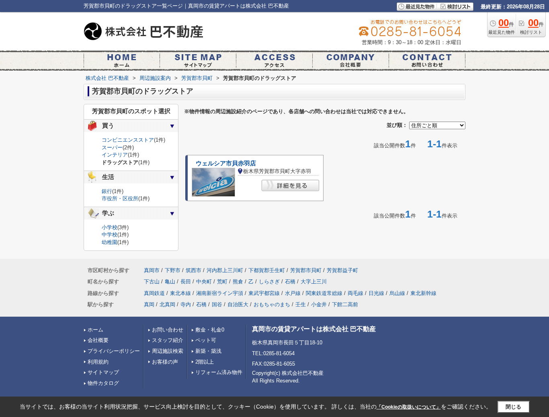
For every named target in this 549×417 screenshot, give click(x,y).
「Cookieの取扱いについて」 (409, 407)
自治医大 (237, 304)
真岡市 (152, 270)
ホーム (95, 330)
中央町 (204, 282)
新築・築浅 (208, 351)
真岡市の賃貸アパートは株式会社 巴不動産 (314, 328)
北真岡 (167, 304)
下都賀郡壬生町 (266, 270)
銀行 (107, 191)
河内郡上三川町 (225, 270)
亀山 (170, 282)
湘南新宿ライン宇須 (219, 293)
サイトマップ (103, 372)
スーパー (112, 147)
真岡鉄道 (154, 293)
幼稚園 (109, 242)
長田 (185, 282)
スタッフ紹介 (167, 340)
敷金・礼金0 (209, 330)
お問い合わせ (167, 330)
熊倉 (238, 282)
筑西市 (193, 270)
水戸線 (293, 293)
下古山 (152, 282)
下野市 (172, 270)
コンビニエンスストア (128, 140)
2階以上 (204, 362)
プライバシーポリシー (114, 351)
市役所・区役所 (120, 198)
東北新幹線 (423, 293)
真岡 (149, 304)
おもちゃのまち (272, 304)
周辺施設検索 (167, 351)
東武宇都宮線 (264, 293)
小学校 (109, 227)
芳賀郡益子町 (342, 270)
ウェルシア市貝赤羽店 (226, 163)
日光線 (376, 293)
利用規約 (98, 362)
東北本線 (180, 293)
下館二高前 (345, 304)
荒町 (222, 282)
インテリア (115, 155)
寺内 (185, 304)
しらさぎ (269, 282)
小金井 (319, 304)
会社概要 (98, 340)
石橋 (290, 282)
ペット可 (205, 340)
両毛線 (355, 293)
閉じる (513, 407)
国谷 (217, 304)
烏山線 (397, 293)
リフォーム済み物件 (218, 372)
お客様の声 (165, 362)
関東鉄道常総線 (324, 293)
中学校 (109, 235)
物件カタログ (103, 383)
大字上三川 (314, 282)
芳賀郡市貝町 (306, 270)
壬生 (300, 304)
